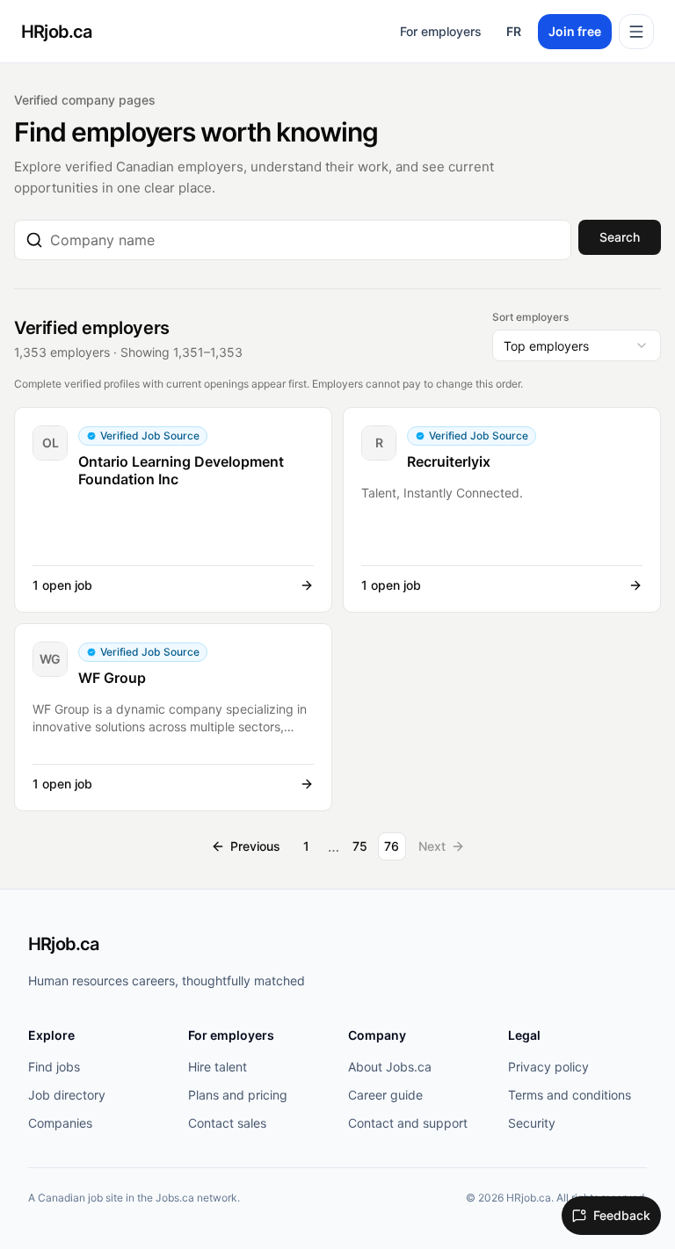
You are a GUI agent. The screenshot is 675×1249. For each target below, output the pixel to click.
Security (531, 1122)
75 (359, 846)
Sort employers (530, 316)
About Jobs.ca (390, 1066)
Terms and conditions (569, 1094)
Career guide (385, 1094)
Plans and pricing (237, 1094)
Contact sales (227, 1122)
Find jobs (54, 1066)
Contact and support (408, 1122)
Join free (574, 31)
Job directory (66, 1094)
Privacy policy (548, 1066)
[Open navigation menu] (636, 31)
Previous (255, 846)
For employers (441, 31)
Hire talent (217, 1066)
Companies (60, 1122)
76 (391, 846)
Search (619, 236)
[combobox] (305, 240)
